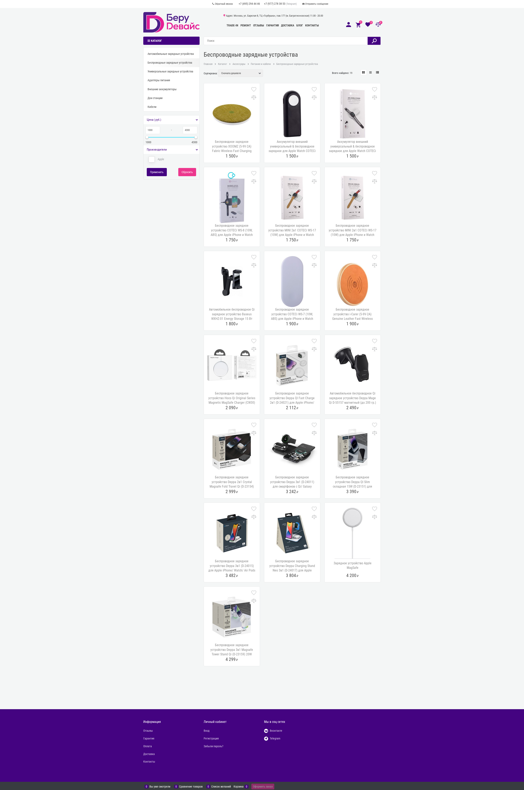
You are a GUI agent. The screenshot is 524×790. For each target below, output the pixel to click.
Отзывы (258, 25)
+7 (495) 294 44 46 (249, 3)
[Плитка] (363, 72)
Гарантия (272, 25)
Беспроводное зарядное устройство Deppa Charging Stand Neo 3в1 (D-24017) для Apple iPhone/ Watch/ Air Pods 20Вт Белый (292, 570)
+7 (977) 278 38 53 (274, 3)
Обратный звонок (224, 3)
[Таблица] (377, 72)
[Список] (370, 72)
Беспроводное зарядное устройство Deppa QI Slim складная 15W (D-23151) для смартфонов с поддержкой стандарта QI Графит (352, 486)
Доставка (287, 25)
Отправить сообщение (316, 3)
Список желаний (221, 786)
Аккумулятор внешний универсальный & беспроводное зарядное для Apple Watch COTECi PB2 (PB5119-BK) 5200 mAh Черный (292, 151)
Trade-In (232, 25)
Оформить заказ (263, 786)
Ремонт (246, 25)
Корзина (239, 786)
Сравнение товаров (191, 786)
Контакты (312, 25)
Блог (299, 25)
